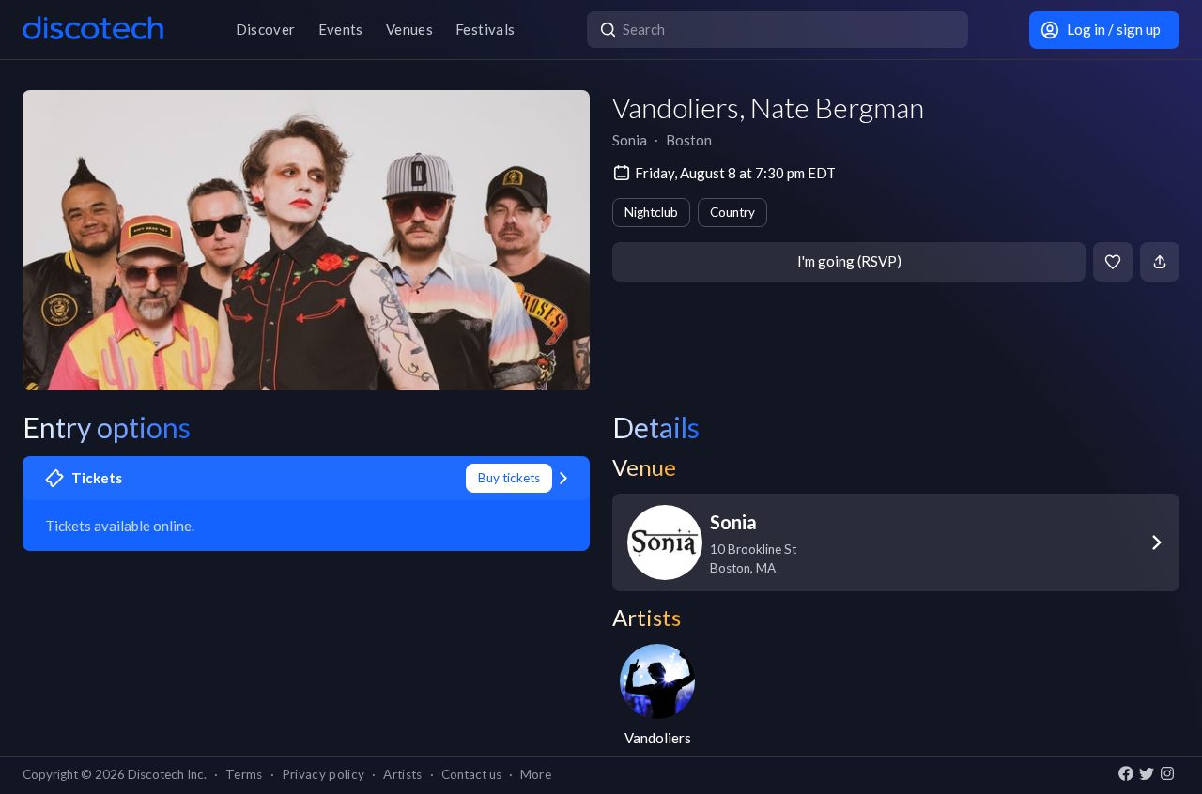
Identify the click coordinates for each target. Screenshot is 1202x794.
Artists (402, 774)
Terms (244, 774)
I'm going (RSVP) (849, 260)
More (535, 774)
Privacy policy (323, 774)
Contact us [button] (471, 774)
